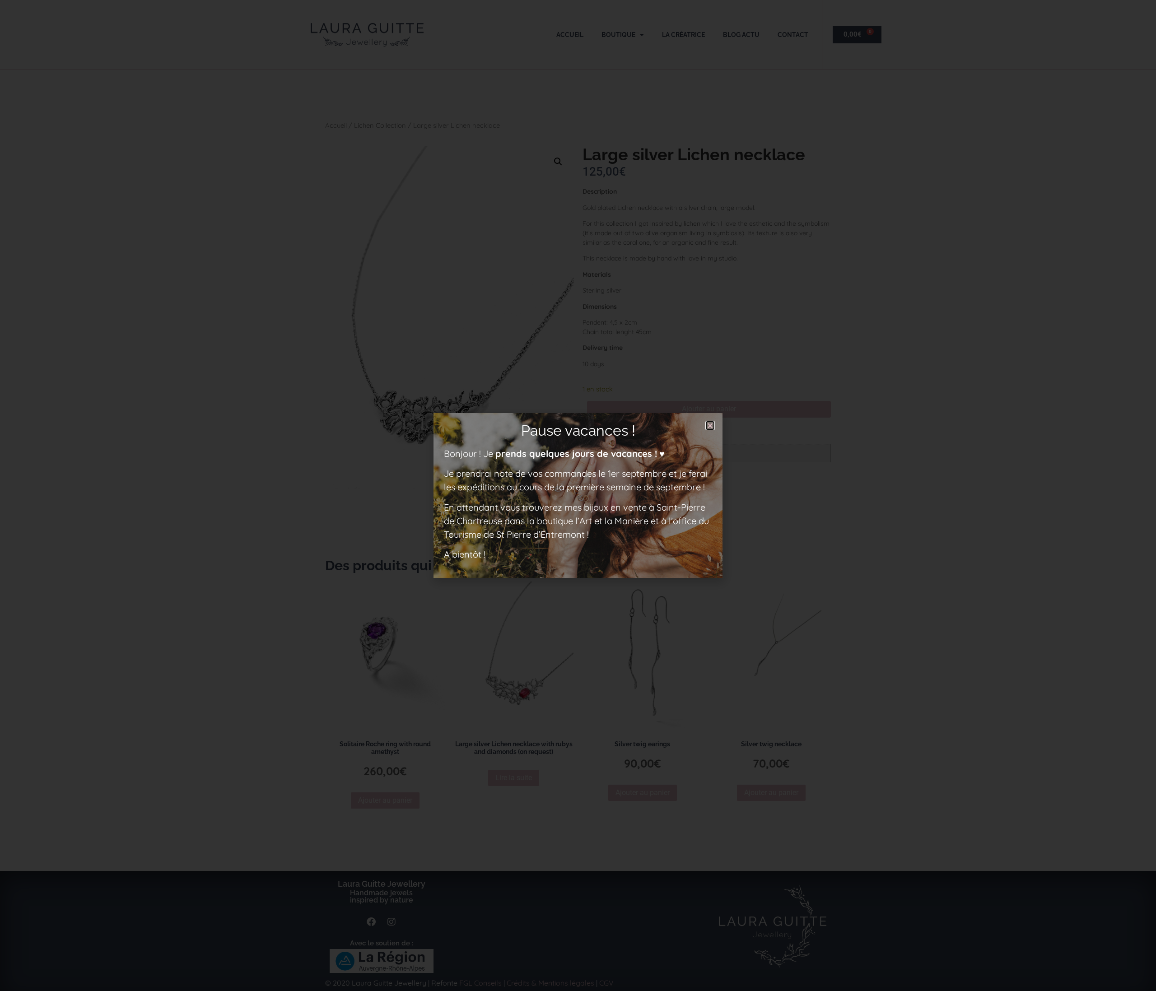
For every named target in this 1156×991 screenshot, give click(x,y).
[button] (710, 425)
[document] (578, 495)
